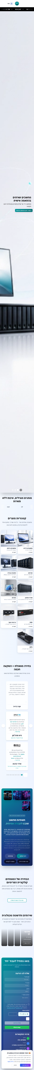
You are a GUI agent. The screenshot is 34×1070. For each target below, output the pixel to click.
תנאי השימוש (19, 1008)
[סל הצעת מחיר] (3, 3)
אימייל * (27, 982)
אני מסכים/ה (25, 1065)
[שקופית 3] (12, 490)
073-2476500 (22, 1040)
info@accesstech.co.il (19, 1045)
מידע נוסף (11, 1061)
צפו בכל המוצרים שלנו (17, 900)
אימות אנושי (25, 1010)
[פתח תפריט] (31, 3)
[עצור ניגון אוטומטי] (25, 775)
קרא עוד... (17, 731)
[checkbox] (28, 1004)
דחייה (15, 1065)
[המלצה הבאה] (31, 726)
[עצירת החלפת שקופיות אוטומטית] (21, 490)
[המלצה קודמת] (3, 726)
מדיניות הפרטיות (11, 1008)
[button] (27, 937)
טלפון (27, 988)
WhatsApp (17, 1027)
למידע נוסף (27, 943)
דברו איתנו (23, 856)
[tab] (21, 775)
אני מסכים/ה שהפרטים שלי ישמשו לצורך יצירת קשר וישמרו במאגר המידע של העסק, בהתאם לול (17, 1006)
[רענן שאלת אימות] (27, 1018)
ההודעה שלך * (25, 994)
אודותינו (10, 856)
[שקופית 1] (18, 490)
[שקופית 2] (15, 490)
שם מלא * (26, 976)
